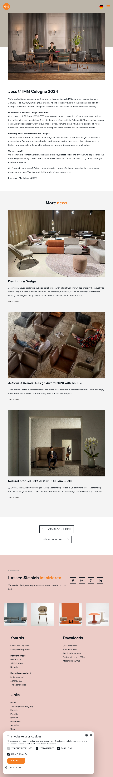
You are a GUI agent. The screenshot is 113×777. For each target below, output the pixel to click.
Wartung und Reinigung (21, 706)
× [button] (91, 735)
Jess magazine (70, 646)
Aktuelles (14, 725)
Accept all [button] (16, 760)
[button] (15, 767)
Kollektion (14, 710)
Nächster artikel (53, 539)
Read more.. (13, 302)
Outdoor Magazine (72, 653)
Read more (51, 744)
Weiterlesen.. (14, 498)
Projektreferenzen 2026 (74, 657)
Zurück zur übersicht (60, 529)
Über (12, 729)
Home (13, 703)
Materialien (15, 722)
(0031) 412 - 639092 (19, 646)
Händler (14, 718)
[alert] (48, 752)
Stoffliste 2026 (70, 650)
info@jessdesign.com (20, 650)
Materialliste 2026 (71, 661)
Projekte (14, 714)
